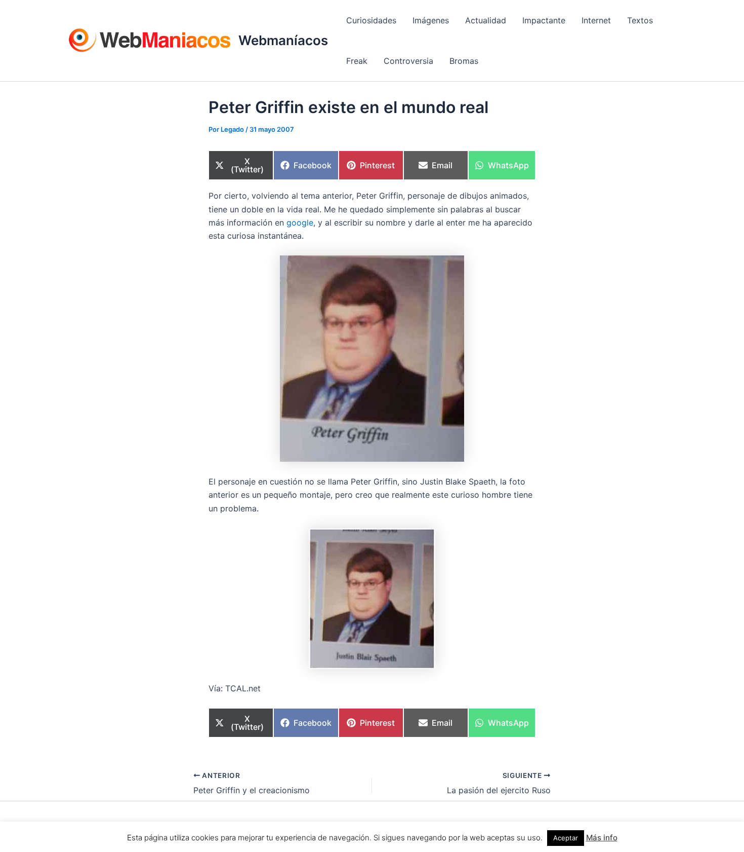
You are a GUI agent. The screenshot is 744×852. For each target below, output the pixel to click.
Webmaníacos (283, 40)
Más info (601, 837)
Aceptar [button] (565, 838)
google (299, 222)
